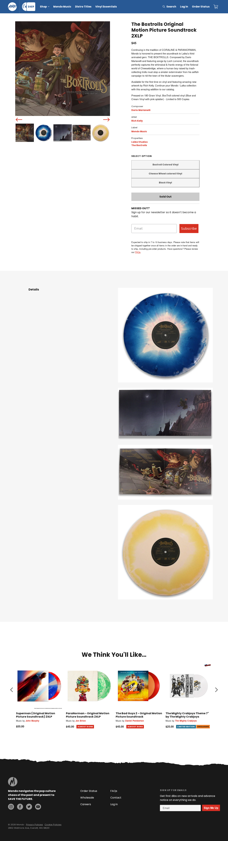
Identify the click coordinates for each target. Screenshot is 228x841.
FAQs (138, 252)
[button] (11, 689)
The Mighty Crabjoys (186, 720)
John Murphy (32, 720)
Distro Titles (83, 6)
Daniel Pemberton (134, 720)
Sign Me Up (211, 808)
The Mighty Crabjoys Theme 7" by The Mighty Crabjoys (187, 715)
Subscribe (189, 228)
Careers (85, 804)
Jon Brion (80, 720)
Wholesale (87, 798)
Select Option (141, 156)
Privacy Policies (34, 824)
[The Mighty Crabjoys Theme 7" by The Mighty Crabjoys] (189, 686)
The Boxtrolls (139, 145)
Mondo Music (62, 6)
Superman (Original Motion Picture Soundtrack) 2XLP (35, 715)
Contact (115, 798)
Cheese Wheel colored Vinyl (165, 173)
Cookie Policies (53, 824)
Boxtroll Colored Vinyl (165, 164)
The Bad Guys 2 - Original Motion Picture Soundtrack (139, 715)
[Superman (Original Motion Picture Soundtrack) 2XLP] (39, 686)
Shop (43, 6)
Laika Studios (139, 142)
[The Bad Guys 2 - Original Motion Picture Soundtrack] (139, 686)
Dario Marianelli (140, 110)
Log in (184, 6)
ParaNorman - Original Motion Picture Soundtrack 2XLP (87, 715)
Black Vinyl (165, 182)
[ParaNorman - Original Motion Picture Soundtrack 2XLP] (89, 686)
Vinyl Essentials (106, 6)
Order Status (201, 6)
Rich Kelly (137, 120)
